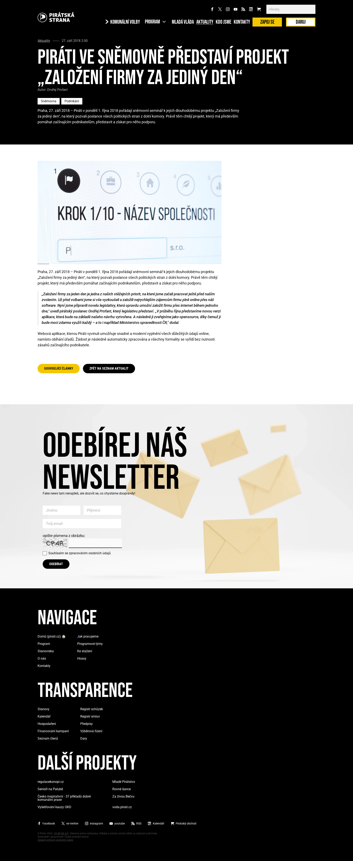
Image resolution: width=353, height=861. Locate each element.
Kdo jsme (223, 22)
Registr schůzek (91, 709)
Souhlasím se (79, 553)
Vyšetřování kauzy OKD (54, 807)
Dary (83, 738)
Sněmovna (48, 101)
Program (44, 644)
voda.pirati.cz (122, 807)
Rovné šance (121, 789)
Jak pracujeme (87, 636)
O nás (42, 658)
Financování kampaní (53, 731)
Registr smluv (90, 716)
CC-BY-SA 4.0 (61, 833)
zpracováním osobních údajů (90, 553)
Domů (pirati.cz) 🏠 (52, 636)
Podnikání (72, 101)
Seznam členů (48, 738)
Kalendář (44, 716)
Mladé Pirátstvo (123, 782)
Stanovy (43, 709)
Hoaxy (81, 658)
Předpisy (86, 724)
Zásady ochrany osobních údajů (55, 840)
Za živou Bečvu (123, 796)
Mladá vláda (183, 22)
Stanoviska (46, 651)
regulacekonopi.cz (51, 782)
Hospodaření (47, 724)
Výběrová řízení (91, 731)
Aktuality (204, 22)
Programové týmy (90, 644)
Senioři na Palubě (50, 789)
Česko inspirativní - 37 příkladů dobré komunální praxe (64, 798)
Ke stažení (84, 651)
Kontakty (242, 22)
